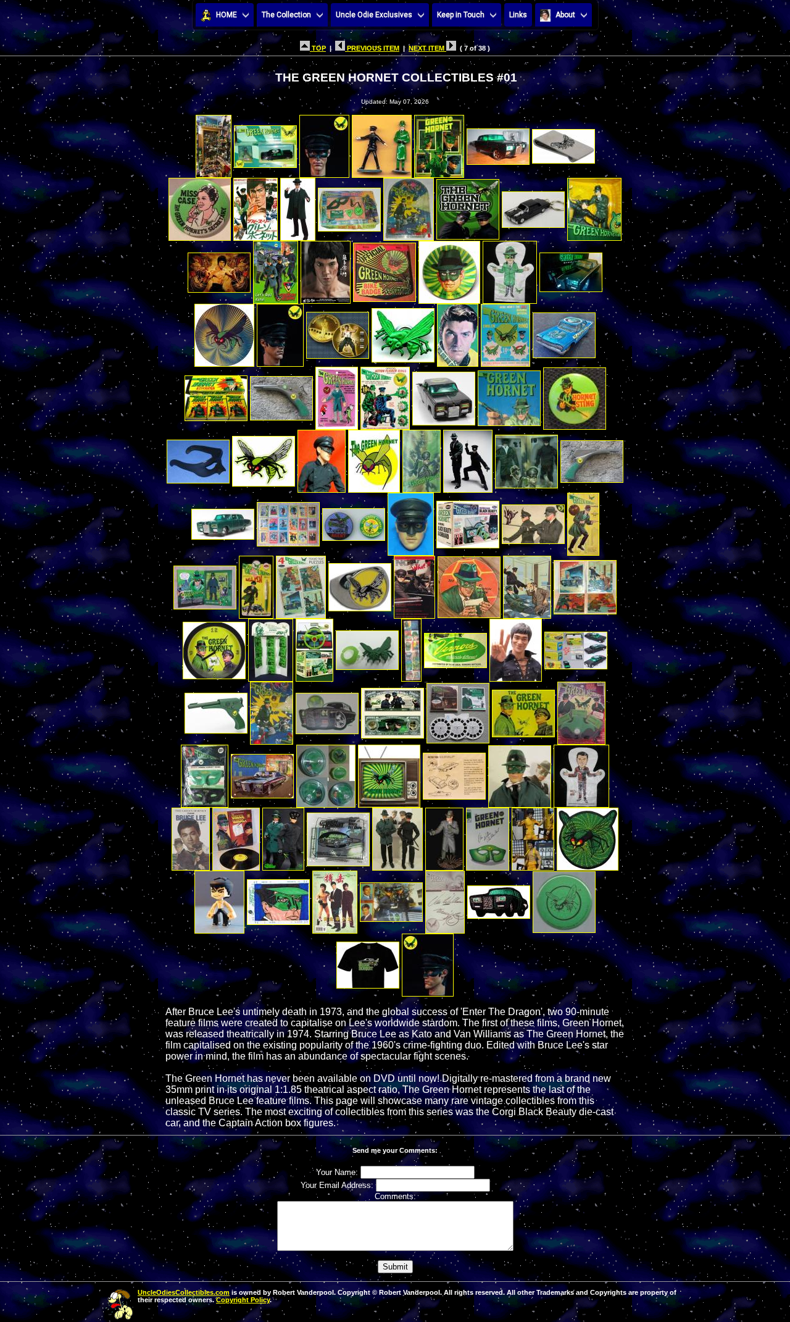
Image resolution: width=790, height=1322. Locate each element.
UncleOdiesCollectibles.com (184, 1292)
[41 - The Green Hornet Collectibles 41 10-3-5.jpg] (421, 458)
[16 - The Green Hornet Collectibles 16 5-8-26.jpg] (219, 269)
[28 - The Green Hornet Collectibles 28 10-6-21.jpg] (505, 332)
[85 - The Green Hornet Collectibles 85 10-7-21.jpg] (338, 835)
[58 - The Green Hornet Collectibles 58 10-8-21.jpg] (527, 584)
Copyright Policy (243, 1299)
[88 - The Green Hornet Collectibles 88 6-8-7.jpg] (487, 835)
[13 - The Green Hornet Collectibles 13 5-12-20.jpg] (467, 206)
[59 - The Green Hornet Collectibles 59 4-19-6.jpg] (585, 584)
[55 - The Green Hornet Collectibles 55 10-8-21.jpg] (359, 584)
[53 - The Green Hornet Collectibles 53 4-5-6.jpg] (256, 584)
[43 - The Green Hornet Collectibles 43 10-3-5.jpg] (526, 458)
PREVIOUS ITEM (372, 48)
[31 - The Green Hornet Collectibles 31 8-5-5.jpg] (281, 395)
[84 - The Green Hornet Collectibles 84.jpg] (283, 835)
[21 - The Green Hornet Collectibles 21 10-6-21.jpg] (510, 269)
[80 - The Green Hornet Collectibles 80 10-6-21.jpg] (519, 773)
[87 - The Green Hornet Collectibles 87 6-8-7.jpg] (444, 835)
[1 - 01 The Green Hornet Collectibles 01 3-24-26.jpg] (213, 143)
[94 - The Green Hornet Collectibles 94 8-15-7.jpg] (391, 898)
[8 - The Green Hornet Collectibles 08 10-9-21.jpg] (199, 206)
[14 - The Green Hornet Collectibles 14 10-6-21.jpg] (533, 206)
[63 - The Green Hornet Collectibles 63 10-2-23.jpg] (367, 647)
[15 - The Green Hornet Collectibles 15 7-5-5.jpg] (594, 206)
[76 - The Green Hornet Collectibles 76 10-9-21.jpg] (262, 773)
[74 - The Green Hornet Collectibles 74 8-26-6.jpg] (581, 710)
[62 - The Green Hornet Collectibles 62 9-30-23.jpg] (314, 647)
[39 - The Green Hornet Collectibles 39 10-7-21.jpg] (321, 458)
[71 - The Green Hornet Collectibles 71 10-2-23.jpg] (392, 710)
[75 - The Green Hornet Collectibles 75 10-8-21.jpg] (204, 773)
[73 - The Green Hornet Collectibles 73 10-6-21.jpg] (523, 710)
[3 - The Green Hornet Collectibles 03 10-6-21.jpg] (324, 143)
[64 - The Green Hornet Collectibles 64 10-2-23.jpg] (411, 647)
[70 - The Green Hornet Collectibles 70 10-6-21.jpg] (327, 710)
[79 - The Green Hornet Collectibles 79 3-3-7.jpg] (454, 773)
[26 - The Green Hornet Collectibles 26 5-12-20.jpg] (403, 332)
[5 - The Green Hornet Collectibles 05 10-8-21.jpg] (439, 143)
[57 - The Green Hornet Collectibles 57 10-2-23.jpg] (469, 584)
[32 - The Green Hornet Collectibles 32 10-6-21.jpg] (336, 395)
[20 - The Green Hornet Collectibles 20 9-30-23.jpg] (449, 269)
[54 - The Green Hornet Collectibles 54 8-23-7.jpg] (301, 584)
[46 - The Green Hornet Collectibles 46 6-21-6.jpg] (288, 521)
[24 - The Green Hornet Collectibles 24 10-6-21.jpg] (280, 332)
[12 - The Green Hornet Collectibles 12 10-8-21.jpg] (408, 206)
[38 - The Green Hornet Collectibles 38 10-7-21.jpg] (263, 458)
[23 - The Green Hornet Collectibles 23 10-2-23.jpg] (224, 332)
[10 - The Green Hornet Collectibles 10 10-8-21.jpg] (297, 206)
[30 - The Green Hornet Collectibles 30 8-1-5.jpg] (216, 395)
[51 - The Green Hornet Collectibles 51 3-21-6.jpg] (583, 521)
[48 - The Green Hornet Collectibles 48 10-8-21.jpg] (411, 521)
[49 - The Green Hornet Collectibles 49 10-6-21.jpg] (467, 521)
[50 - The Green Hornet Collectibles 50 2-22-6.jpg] (533, 521)
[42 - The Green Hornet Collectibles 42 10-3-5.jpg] (468, 458)
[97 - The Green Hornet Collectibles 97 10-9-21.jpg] (564, 898)
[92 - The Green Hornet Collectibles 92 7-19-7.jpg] (278, 898)
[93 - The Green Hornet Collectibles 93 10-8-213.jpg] (334, 898)
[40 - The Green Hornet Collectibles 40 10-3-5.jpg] (374, 458)
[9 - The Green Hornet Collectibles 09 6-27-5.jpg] (255, 206)
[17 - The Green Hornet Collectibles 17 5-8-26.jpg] (275, 269)
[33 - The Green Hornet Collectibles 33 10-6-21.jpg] (385, 395)
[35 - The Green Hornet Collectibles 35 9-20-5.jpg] (509, 395)
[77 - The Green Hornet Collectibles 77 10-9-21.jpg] (326, 773)
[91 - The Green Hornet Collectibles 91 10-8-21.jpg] (219, 898)
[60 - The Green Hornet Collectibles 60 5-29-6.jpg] (214, 647)
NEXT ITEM (427, 48)
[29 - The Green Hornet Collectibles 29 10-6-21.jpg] (564, 332)
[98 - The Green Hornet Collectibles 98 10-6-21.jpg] (367, 961)
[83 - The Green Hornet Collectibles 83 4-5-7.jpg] (236, 835)
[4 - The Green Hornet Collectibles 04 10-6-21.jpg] (382, 143)
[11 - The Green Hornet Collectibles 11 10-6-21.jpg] (349, 206)
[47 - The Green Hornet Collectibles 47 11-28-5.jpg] (353, 521)
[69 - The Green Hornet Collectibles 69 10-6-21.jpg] (271, 710)
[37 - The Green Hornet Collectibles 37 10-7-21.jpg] (198, 458)
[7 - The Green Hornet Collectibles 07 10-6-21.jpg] (563, 143)
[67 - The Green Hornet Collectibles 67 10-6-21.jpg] (575, 647)
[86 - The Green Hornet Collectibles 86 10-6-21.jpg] (397, 835)
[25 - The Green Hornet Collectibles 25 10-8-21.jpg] (337, 332)
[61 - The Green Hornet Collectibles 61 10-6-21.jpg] (270, 647)
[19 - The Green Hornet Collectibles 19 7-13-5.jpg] (384, 269)
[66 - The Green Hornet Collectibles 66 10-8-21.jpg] (515, 647)
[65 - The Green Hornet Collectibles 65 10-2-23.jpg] (455, 647)
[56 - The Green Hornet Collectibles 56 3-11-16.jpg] (414, 584)
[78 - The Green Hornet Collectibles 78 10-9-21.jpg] (389, 773)
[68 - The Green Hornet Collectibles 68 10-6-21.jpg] (216, 710)
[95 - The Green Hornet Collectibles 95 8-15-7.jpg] (445, 898)
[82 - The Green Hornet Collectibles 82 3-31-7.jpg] (191, 835)
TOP (318, 48)
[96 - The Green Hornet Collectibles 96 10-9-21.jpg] (498, 898)
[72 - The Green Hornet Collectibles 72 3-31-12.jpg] (457, 710)
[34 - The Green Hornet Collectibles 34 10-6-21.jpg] (443, 395)
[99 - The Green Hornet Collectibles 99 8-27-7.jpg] (428, 961)
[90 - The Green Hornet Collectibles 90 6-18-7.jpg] (587, 835)
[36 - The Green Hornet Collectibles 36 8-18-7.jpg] (574, 395)
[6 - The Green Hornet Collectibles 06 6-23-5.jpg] (498, 143)
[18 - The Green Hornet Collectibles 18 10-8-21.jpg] (326, 269)
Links (518, 14)
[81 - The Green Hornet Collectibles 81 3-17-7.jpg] (581, 773)
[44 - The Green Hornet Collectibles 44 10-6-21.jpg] (591, 458)
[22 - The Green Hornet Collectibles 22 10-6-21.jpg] (570, 269)
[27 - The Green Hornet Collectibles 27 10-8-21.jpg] (457, 332)
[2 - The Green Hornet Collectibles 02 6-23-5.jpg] (265, 143)
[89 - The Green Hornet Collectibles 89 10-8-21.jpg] (533, 835)
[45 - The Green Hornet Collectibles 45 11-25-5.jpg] (222, 521)
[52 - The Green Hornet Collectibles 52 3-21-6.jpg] (204, 584)
